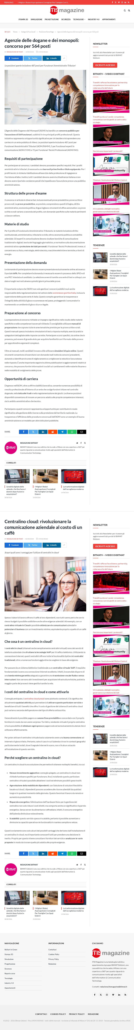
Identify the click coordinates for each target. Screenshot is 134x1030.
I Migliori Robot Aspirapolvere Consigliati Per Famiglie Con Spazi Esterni (44, 2)
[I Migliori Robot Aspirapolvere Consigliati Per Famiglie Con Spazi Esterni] (45, 476)
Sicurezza (66, 19)
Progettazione (52, 19)
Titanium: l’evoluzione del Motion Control (110, 180)
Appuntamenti (108, 19)
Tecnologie (78, 19)
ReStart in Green (11, 950)
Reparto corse (10, 973)
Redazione (52, 964)
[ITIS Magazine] (67, 10)
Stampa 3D (23, 19)
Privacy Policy (53, 959)
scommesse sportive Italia (64, 293)
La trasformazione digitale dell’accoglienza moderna (73, 487)
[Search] (129, 10)
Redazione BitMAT (15, 52)
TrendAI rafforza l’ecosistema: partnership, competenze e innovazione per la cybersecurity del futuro (110, 85)
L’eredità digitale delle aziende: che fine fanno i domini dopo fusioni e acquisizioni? (16, 490)
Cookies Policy (53, 954)
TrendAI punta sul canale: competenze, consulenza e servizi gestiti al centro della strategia (109, 119)
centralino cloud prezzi (34, 698)
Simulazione (36, 19)
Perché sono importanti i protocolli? (107, 151)
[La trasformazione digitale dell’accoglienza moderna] (73, 476)
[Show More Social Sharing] (64, 58)
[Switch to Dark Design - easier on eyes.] (124, 10)
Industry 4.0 (93, 19)
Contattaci (52, 950)
